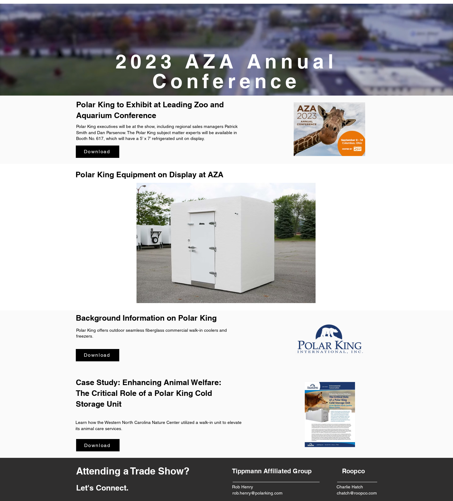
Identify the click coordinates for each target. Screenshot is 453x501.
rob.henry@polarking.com (257, 493)
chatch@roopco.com (357, 493)
